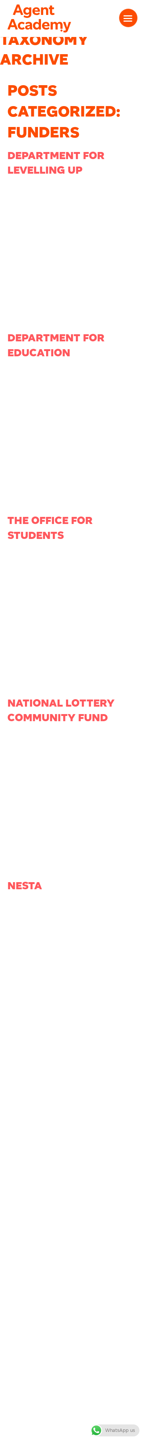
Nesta (24, 885)
